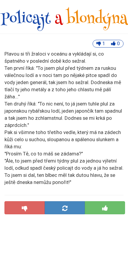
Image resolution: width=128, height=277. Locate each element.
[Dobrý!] (105, 207)
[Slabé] (24, 207)
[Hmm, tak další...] (65, 207)
